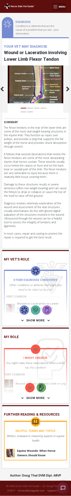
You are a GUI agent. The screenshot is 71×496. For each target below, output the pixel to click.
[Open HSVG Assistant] (63, 488)
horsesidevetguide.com (31, 490)
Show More (35, 320)
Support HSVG (55, 490)
